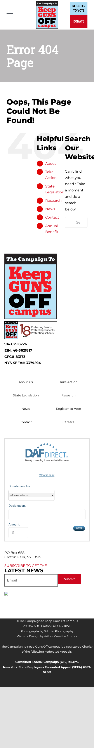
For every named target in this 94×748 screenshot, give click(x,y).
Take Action (68, 382)
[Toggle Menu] (10, 15)
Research (53, 200)
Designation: (17, 505)
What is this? (46, 475)
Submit (69, 579)
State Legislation (26, 395)
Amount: (14, 524)
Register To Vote (78, 8)
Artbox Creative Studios (60, 636)
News (50, 209)
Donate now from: (21, 486)
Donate (78, 21)
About (50, 163)
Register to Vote (68, 409)
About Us (26, 382)
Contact (52, 217)
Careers (68, 422)
